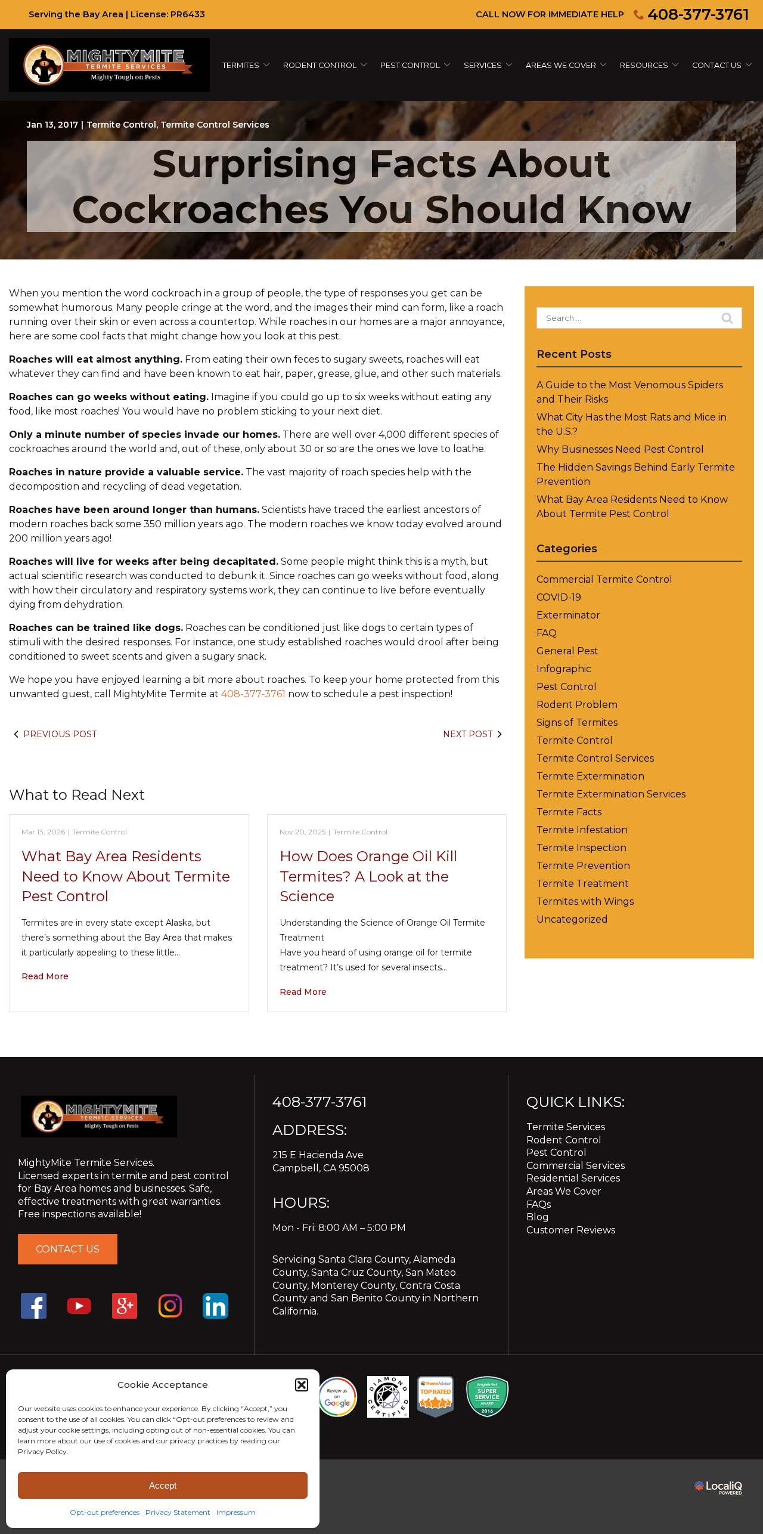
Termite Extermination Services (611, 794)
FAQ (546, 633)
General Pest (567, 651)
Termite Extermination (590, 776)
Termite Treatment (582, 883)
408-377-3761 (698, 14)
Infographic (563, 669)
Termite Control (121, 124)
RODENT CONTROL (319, 65)
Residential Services (573, 1178)
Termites (240, 65)
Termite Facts (568, 812)
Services (483, 65)
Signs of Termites (577, 722)
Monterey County (353, 1285)
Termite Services (565, 1127)
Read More (45, 976)
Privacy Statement (177, 1512)
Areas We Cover (561, 65)
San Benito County (375, 1298)
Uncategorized (572, 919)
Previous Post (60, 734)
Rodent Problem (577, 704)
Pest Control (410, 65)
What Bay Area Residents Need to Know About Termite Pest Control (125, 876)
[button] (302, 1385)
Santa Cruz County (356, 1272)
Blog (537, 1217)
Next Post (467, 734)
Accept (162, 1485)
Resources (644, 65)
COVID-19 (558, 597)
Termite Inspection (581, 847)
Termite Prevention (583, 865)
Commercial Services (575, 1165)
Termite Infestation (582, 830)
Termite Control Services (214, 124)
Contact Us (717, 65)
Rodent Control (563, 1140)
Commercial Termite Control (604, 579)
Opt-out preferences (104, 1512)
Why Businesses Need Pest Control (620, 449)
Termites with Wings (585, 901)
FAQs (538, 1204)
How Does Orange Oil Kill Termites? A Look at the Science (368, 876)
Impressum (236, 1512)
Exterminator (568, 615)
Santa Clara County (363, 1259)
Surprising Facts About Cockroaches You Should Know (381, 187)
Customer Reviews (570, 1230)
